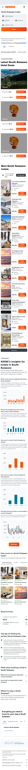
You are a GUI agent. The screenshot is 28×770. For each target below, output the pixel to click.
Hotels (12, 742)
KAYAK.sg (7, 742)
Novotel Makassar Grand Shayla (17, 334)
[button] (2, 7)
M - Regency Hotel (17, 251)
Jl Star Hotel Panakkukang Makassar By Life (19, 301)
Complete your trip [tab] (13, 721)
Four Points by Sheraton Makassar (19, 182)
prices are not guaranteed (7, 755)
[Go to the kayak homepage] (10, 7)
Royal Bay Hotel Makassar (16, 200)
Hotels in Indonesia (8, 743)
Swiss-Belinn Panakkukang (16, 234)
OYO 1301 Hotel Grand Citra (18, 284)
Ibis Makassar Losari (18, 267)
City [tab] (4, 721)
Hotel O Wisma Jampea (18, 316)
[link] (14, 544)
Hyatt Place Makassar (18, 217)
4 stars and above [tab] (7, 562)
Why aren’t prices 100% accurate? (11, 765)
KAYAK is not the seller (8, 760)
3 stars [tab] (16, 562)
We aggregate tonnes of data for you (12, 762)
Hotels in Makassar (8, 730)
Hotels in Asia (18, 742)
